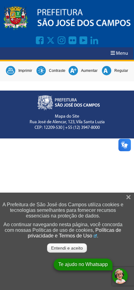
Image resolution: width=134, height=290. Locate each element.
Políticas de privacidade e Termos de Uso (74, 232)
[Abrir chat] (120, 276)
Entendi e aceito (67, 248)
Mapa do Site (67, 116)
